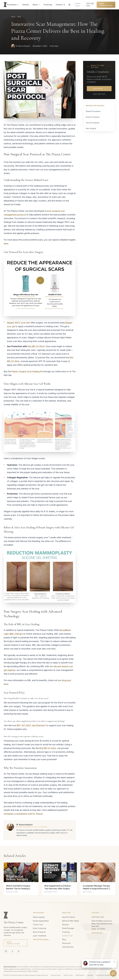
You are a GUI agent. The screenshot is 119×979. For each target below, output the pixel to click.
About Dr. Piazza (68, 917)
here (6, 243)
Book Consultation (105, 4)
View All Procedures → (42, 939)
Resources (66, 943)
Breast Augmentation (41, 921)
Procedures (12, 5)
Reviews (65, 925)
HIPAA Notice (80, 975)
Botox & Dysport (39, 932)
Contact (59, 5)
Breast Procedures (93, 111)
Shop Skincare (68, 947)
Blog (19, 17)
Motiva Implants (39, 917)
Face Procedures (92, 123)
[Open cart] (69, 4)
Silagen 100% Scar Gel (18, 322)
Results (26, 5)
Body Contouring (39, 928)
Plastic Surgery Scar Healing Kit (27, 371)
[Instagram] (6, 951)
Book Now (99, 88)
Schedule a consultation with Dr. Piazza (23, 814)
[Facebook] (12, 951)
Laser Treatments (39, 936)
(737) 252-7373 (90, 4)
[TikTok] (18, 951)
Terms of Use (68, 975)
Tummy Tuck (38, 925)
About (35, 5)
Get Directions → (98, 933)
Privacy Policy (56, 975)
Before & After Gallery (70, 921)
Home (13, 17)
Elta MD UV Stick (36, 346)
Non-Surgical (91, 128)
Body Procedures (93, 117)
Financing (48, 5)
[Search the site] (64, 4)
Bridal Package (68, 928)
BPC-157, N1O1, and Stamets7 (31, 725)
